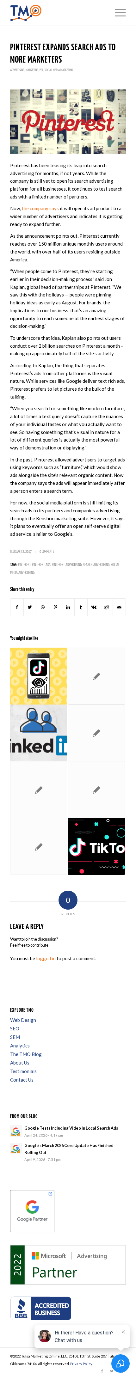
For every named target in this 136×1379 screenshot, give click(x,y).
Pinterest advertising (67, 565)
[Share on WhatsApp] (42, 607)
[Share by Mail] (119, 607)
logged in (46, 958)
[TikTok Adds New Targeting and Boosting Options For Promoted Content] (96, 846)
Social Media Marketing (59, 70)
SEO (14, 1028)
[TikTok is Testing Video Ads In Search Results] (38, 676)
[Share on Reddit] (106, 607)
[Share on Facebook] (16, 607)
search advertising (96, 565)
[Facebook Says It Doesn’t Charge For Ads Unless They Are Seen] (38, 846)
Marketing (32, 70)
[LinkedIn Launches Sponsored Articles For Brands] (38, 733)
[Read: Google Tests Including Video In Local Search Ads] (16, 1131)
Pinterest (24, 565)
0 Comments (47, 551)
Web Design (23, 1020)
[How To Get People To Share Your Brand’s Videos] (96, 733)
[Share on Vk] (94, 607)
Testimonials (23, 1071)
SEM (15, 1037)
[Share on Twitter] (30, 607)
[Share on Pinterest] (55, 607)
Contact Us (22, 1080)
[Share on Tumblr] (81, 607)
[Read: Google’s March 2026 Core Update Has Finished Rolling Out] (16, 1148)
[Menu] (117, 13)
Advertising (17, 70)
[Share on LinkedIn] (68, 607)
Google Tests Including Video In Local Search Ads (71, 1128)
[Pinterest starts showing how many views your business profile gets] (38, 789)
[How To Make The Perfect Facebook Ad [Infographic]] (96, 789)
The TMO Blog (26, 1054)
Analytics (20, 1045)
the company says (40, 208)
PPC (41, 70)
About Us (19, 1062)
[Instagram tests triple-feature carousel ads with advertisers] (96, 676)
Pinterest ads (41, 565)
